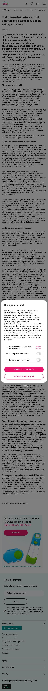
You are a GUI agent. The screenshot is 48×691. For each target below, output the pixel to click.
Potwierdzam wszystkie (24, 369)
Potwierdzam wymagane (24, 376)
